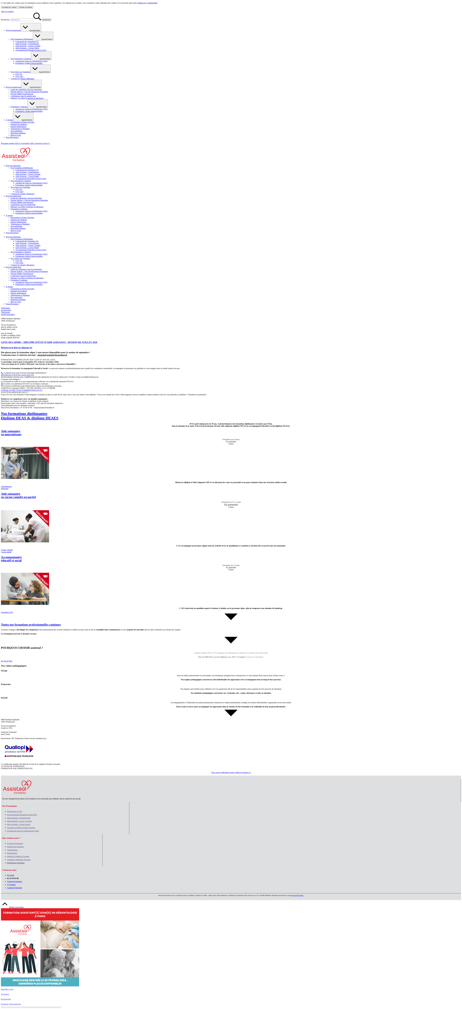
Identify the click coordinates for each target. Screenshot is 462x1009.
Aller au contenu (7, 11)
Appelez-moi (7, 989)
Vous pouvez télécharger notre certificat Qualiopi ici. (231, 773)
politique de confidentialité (147, 3)
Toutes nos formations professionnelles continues (31, 624)
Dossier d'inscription (11, 1004)
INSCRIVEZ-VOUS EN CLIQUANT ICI (17, 375)
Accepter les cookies (9, 7)
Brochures (6, 999)
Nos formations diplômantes (29, 415)
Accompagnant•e (11, 559)
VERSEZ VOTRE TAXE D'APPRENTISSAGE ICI (21, 390)
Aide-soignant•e (11, 433)
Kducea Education (297, 895)
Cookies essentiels (25, 7)
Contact (5, 994)
